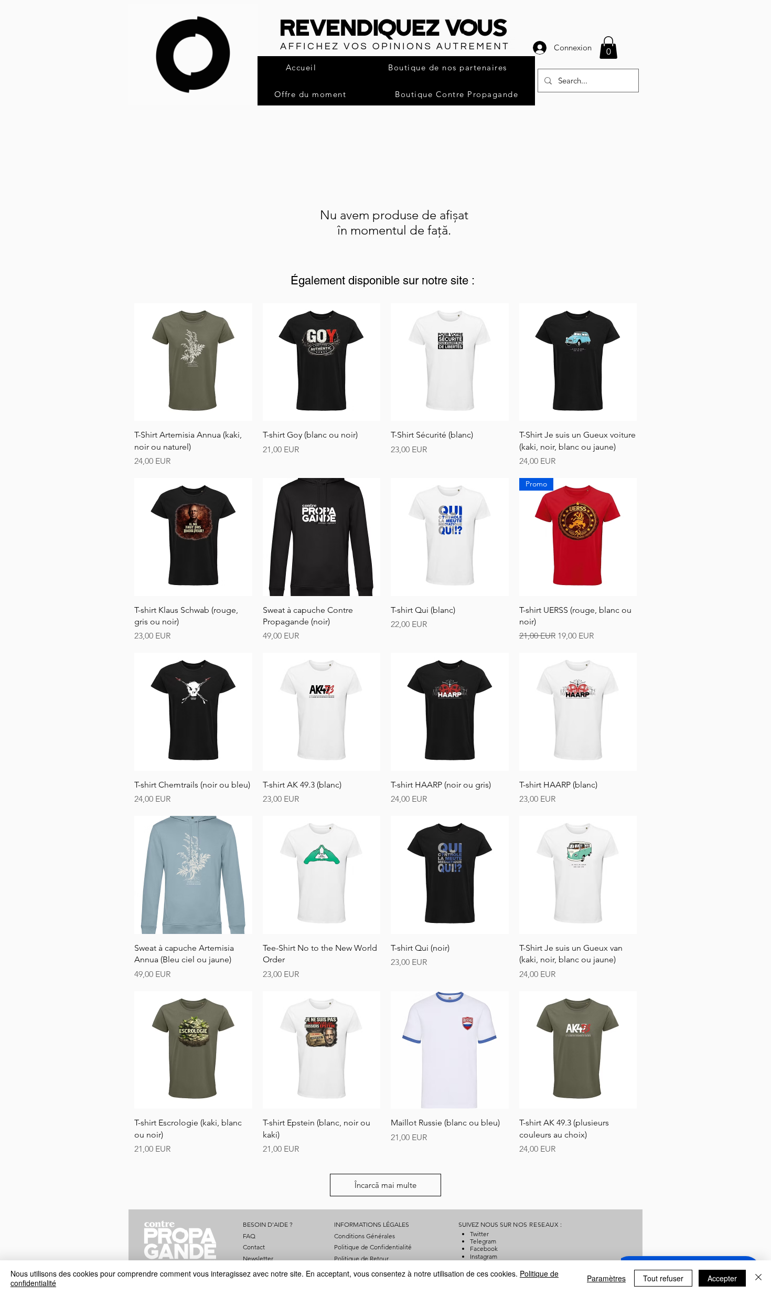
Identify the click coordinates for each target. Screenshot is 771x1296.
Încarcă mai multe (385, 1185)
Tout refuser (663, 1278)
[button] (608, 47)
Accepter (722, 1278)
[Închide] (758, 1278)
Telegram (483, 1241)
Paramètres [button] (606, 1278)
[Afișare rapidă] (193, 362)
